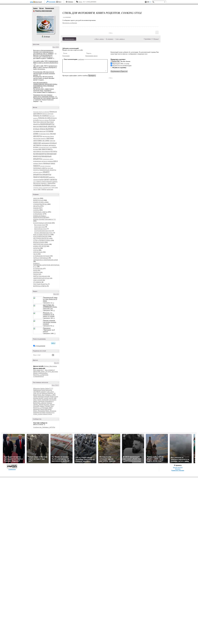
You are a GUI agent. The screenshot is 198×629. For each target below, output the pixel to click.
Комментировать (69, 39)
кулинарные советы (47, 159)
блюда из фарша (44, 120)
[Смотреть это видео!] (38, 300)
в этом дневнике (40, 346)
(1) (53, 303)
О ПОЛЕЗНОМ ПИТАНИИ (41, 256)
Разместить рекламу (177, 470)
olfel (55, 398)
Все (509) (56, 47)
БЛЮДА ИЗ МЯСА (39, 202)
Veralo (52, 396)
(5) (54, 310)
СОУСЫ (35, 250)
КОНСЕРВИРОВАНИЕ (40, 236)
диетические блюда (48, 136)
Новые (156, 39)
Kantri (43, 390)
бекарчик (36, 412)
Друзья (41, 8)
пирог (52, 163)
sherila (39, 400)
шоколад (50, 189)
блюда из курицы (41, 115)
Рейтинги (70, 2)
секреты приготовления (44, 181)
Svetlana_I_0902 (50, 395)
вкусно (36, 126)
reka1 (35, 400)
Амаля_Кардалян (39, 401)
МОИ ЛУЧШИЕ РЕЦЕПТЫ (41, 234)
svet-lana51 (52, 400)
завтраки (50, 138)
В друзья (47, 36)
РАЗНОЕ (36, 208)
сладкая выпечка (41, 185)
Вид (149, 2)
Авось (80, 2)
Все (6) (56, 363)
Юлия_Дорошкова (39, 411)
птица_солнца (38, 414)
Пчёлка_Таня (49, 406)
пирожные (48, 166)
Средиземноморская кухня (43, 231)
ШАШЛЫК (36, 272)
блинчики (35, 111)
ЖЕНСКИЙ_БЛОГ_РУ (40, 371)
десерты (37, 136)
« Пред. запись (99, 39)
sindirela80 (45, 400)
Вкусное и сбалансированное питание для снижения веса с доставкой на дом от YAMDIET (43, 52)
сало (34, 181)
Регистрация (51, 2)
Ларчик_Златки (38, 404)
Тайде (51, 408)
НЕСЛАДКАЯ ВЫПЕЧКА (41, 238)
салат (46, 179)
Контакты (177, 469)
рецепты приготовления (42, 175)
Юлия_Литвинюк (50, 411)
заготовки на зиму (41, 140)
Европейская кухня (40, 229)
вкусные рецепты (47, 126)
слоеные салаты (37, 187)
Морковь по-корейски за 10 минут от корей (48, 314)
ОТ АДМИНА (37, 282)
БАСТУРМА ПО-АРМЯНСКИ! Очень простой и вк (50, 306)
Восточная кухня (39, 225)
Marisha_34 (51, 393)
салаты (53, 179)
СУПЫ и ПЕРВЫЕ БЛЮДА (41, 240)
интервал (42, 412)
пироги (36, 166)
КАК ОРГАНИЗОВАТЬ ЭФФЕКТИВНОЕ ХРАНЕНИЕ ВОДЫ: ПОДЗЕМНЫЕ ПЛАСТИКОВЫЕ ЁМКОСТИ (45, 85)
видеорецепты (47, 124)
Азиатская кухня (39, 227)
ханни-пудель (47, 414)
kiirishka (35, 398)
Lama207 (43, 392)
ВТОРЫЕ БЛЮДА (38, 242)
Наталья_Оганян (49, 404)
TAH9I (35, 396)
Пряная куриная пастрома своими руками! (49, 322)
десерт (53, 134)
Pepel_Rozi (41, 395)
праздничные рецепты (47, 170)
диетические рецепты (39, 138)
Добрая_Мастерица (50, 366)
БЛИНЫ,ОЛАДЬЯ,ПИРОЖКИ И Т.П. (44, 219)
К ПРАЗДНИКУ (38, 214)
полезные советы (40, 168)
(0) (55, 53)
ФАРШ (35, 270)
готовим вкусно (39, 131)
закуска (52, 140)
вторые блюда (39, 129)
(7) (55, 333)
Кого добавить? (50, 370)
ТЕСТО (35, 254)
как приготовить (45, 149)
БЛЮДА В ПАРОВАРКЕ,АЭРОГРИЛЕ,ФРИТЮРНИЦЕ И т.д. (47, 265)
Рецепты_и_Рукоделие (40, 375)
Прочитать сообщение (69, 23)
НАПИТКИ (36, 248)
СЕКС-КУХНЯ (37, 280)
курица (50, 161)
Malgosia (45, 393)
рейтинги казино (38, 172)
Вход (59, 2)
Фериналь (36, 409)
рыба (41, 179)
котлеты (53, 151)
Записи (35, 8)
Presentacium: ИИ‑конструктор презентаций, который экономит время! (44, 73)
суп (52, 187)
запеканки (45, 143)
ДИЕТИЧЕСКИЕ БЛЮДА (41, 244)
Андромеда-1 (49, 401)
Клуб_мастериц (53, 371)
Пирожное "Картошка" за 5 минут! (49, 329)
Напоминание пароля (91, 56)
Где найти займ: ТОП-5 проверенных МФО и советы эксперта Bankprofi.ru (45, 62)
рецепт (46, 172)
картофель (37, 151)
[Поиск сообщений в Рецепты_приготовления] (53, 343)
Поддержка (146, 2)
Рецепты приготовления (34, 11)
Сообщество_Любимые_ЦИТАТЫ (44, 427)
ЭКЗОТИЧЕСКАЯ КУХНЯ (41, 278)
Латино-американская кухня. (43, 232)
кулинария (38, 153)
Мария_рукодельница (40, 373)
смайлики (81, 59)
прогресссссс (50, 412)
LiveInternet (36, 2)
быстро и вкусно (39, 122)
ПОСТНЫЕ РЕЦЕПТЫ (40, 284)
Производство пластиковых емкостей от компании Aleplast (43, 95)
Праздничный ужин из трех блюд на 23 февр (50, 299)
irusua (56, 396)
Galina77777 (49, 388)
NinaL (35, 395)
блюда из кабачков (44, 111)
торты (43, 189)
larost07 (41, 398)
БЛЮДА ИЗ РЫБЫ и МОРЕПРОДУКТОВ (39, 216)
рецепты (37, 174)
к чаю (50, 147)
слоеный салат (47, 187)
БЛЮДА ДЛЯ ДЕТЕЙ (39, 246)
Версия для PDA (178, 467)
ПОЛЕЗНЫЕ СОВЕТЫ (40, 212)
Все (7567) (55, 385)
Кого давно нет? (38, 370)
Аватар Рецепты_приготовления (45, 24)
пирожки (42, 166)
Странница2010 (38, 376)
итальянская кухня (44, 147)
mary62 (51, 398)
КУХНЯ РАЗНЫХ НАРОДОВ (42, 223)
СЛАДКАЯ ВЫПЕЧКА (40, 204)
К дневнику (109, 39)
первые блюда (38, 163)
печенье (46, 163)
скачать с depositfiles (48, 183)
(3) (53, 326)
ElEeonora (36, 388)
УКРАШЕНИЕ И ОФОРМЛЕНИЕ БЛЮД (45, 260)
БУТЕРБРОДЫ (38, 268)
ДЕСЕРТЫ (36, 206)
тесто (35, 189)
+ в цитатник (67, 17)
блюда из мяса (45, 118)
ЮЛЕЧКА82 (48, 409)
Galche (42, 388)
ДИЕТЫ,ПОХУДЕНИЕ (40, 276)
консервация (46, 151)
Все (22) (56, 294)
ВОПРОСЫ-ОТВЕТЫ (40, 286)
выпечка (50, 129)
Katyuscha (48, 390)
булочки (52, 120)
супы (56, 187)
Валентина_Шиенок (39, 403)
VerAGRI (47, 396)
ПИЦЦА (35, 274)
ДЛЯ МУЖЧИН (38, 252)
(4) (54, 318)
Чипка (42, 409)
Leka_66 (36, 393)
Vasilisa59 (40, 396)
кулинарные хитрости (40, 161)
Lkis (40, 393)
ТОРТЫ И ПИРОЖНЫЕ (40, 258)
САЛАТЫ (36, 210)
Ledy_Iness (50, 392)
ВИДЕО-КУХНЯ (38, 200)
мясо (55, 161)
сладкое (53, 185)
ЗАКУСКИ (36, 198)
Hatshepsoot (37, 390)
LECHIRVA (36, 392)
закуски (37, 143)
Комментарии (49, 8)
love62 (46, 398)
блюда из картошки (47, 113)
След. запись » (120, 39)
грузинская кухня (44, 134)
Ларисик (49, 403)
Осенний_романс (39, 406)
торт (39, 189)
